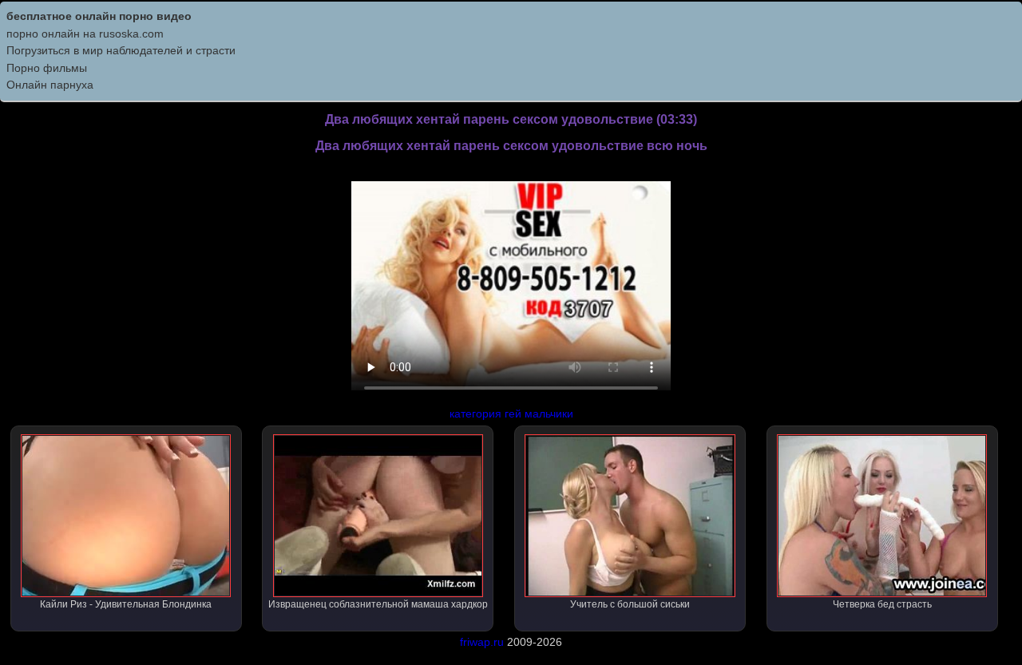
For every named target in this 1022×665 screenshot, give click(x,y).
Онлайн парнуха (49, 84)
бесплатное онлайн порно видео (99, 16)
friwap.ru (482, 641)
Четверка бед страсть (882, 604)
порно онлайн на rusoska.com (85, 33)
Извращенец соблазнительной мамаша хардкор (378, 604)
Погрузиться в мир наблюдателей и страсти (121, 50)
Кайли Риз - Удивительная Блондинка (126, 604)
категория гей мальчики (511, 413)
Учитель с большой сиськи (630, 604)
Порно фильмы (46, 67)
